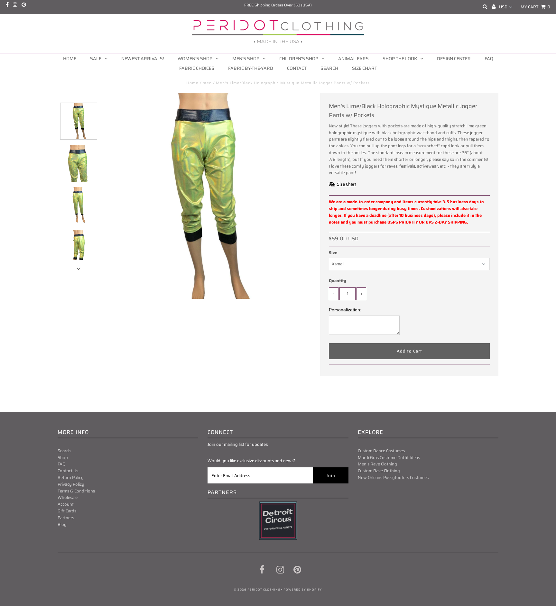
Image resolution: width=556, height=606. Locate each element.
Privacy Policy (71, 484)
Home (69, 58)
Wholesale (68, 497)
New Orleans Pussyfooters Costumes (393, 477)
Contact (297, 68)
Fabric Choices (196, 68)
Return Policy (71, 477)
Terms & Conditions (76, 491)
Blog (62, 524)
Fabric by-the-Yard (250, 68)
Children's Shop (298, 58)
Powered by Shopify (302, 589)
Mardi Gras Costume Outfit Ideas (389, 457)
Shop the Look (400, 58)
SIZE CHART (364, 68)
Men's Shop (245, 58)
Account (66, 504)
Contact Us (68, 470)
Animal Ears (353, 58)
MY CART (535, 7)
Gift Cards (67, 511)
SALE (95, 58)
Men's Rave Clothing (377, 464)
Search (329, 68)
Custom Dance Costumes (381, 450)
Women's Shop (195, 58)
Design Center (454, 58)
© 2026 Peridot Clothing (257, 589)
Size (333, 253)
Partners (66, 517)
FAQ (489, 58)
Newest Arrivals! (142, 58)
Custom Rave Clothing (379, 470)
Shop (63, 457)
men (207, 83)
